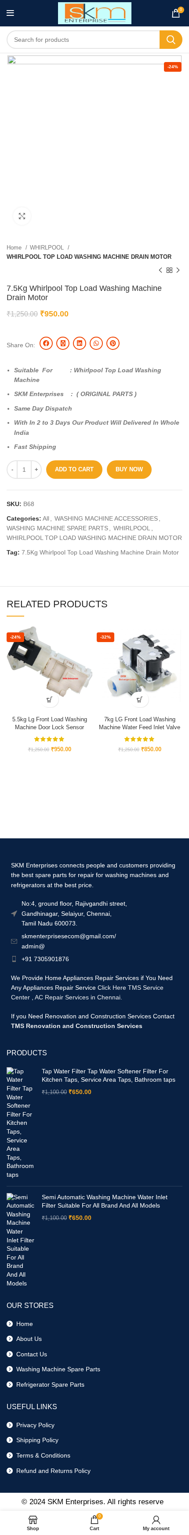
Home (15, 247)
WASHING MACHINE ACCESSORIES (106, 518)
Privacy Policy (34, 1425)
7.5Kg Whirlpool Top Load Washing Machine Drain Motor (100, 552)
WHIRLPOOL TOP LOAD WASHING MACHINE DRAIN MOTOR (89, 256)
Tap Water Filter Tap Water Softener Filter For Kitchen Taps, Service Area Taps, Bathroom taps (108, 1075)
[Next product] (178, 270)
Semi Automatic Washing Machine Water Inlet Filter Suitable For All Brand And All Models (104, 1201)
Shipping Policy (35, 1439)
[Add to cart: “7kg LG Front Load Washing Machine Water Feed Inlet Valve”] (139, 699)
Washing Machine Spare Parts (56, 1369)
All (46, 518)
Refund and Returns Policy (52, 1470)
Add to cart (74, 469)
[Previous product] (160, 270)
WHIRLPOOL (47, 247)
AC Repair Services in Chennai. (78, 997)
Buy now (129, 469)
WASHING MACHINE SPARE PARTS (57, 528)
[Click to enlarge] (22, 216)
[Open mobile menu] (10, 13)
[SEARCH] (171, 39)
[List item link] (94, 959)
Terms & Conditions (41, 1455)
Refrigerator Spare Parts (48, 1384)
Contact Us (30, 1354)
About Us (27, 1338)
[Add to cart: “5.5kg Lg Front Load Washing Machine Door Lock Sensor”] (49, 699)
